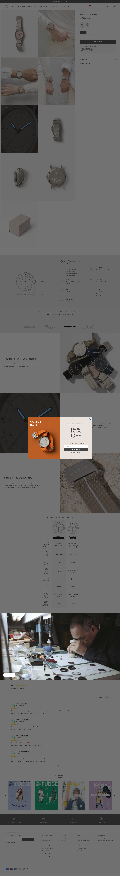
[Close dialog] (90, 419)
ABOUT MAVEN (9, 675)
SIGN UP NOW (76, 449)
